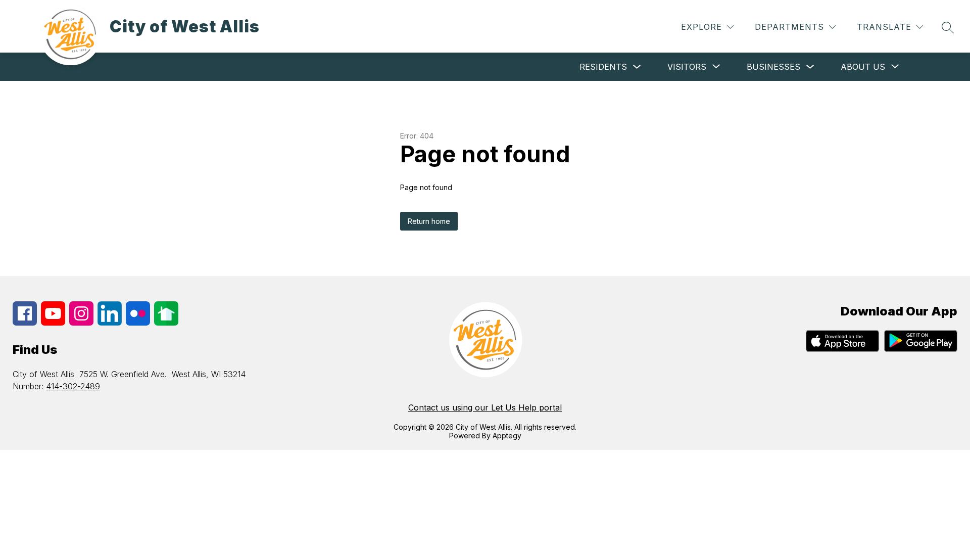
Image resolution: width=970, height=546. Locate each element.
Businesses (773, 67)
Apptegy (507, 435)
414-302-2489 (73, 386)
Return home (429, 221)
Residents (603, 67)
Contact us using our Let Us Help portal (485, 407)
